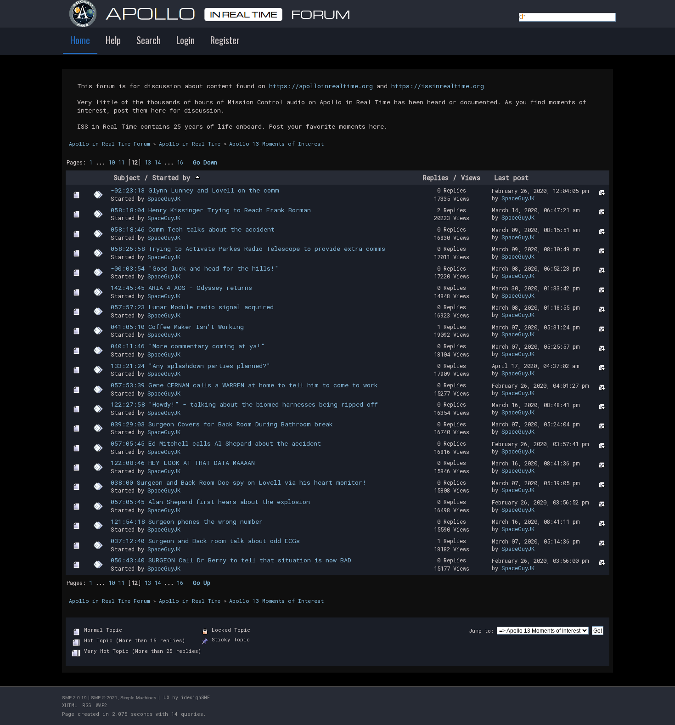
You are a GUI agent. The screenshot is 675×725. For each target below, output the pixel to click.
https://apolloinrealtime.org (321, 86)
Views (470, 177)
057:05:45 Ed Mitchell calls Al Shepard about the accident (216, 443)
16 (180, 162)
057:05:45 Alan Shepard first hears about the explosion (210, 502)
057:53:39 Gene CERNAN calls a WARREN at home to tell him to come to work (244, 385)
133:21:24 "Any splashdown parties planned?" (190, 366)
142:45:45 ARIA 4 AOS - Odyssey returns (181, 287)
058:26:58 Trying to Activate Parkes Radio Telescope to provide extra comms (248, 248)
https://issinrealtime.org (437, 86)
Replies (436, 177)
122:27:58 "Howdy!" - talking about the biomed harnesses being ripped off (244, 404)
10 (111, 162)
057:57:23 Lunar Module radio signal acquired (192, 307)
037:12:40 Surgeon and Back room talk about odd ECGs (205, 541)
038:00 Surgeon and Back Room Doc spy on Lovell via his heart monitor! (238, 482)
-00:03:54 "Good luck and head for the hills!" (195, 268)
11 (121, 162)
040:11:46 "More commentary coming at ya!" (188, 346)
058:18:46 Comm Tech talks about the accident (193, 229)
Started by (173, 177)
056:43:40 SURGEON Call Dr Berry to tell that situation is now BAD (231, 560)
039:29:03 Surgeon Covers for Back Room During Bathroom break (222, 424)
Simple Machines (138, 697)
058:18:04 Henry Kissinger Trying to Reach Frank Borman (211, 210)
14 (157, 162)
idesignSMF (195, 698)
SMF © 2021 (104, 697)
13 (148, 162)
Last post (511, 177)
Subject (127, 177)
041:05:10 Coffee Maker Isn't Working (177, 327)
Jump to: (481, 630)
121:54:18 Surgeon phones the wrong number (187, 521)
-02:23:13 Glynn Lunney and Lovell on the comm (195, 190)
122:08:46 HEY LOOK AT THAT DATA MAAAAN (183, 463)
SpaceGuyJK (163, 198)
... (102, 162)
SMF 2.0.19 (74, 697)
